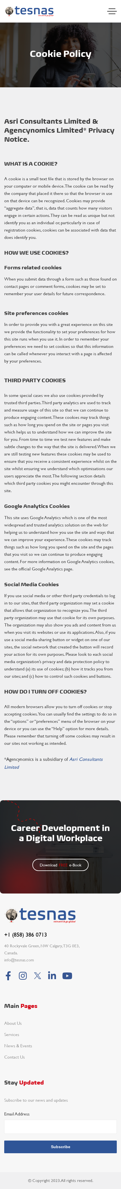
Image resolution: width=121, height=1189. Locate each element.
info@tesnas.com (19, 960)
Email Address (17, 1113)
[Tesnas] (29, 11)
